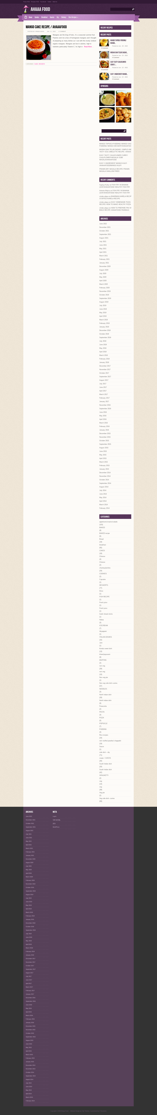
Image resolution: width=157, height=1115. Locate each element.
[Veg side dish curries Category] (107, 121)
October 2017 (104, 373)
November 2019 (105, 291)
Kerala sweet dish (105, 648)
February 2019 (104, 323)
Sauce (101, 746)
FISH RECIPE (104, 597)
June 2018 (103, 345)
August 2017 (103, 380)
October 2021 (104, 231)
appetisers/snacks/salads (108, 522)
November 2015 (105, 437)
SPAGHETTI (103, 775)
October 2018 (104, 334)
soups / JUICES (105, 758)
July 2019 (102, 305)
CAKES (36, 64)
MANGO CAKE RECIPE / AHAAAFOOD (46, 27)
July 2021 (102, 241)
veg (100, 781)
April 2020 (102, 281)
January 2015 (104, 469)
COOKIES (103, 574)
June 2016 (103, 412)
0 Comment (62, 31)
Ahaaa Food (40, 9)
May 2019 (102, 313)
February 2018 (104, 359)
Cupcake (102, 579)
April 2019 (102, 316)
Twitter (49, 1)
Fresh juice (103, 602)
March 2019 (103, 320)
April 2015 (102, 458)
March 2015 (103, 462)
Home (30, 17)
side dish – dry (104, 752)
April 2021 (102, 252)
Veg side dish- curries (107, 798)
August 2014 (103, 487)
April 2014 (102, 501)
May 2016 (102, 416)
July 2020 (102, 273)
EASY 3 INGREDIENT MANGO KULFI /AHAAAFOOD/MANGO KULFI (113, 164)
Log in (54, 816)
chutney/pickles (105, 568)
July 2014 (102, 490)
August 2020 (103, 270)
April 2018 (102, 352)
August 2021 (103, 238)
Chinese (102, 556)
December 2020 (105, 266)
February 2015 (104, 465)
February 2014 (104, 508)
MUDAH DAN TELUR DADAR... (119, 52)
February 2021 (104, 259)
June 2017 (103, 387)
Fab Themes (85, 1111)
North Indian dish (105, 695)
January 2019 (104, 327)
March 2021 (103, 256)
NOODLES (103, 689)
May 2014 (102, 497)
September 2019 (105, 298)
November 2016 (105, 405)
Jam (100, 643)
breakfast (102, 545)
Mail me (55, 1)
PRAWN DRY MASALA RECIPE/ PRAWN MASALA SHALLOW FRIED (114, 170)
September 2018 (105, 337)
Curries (37, 17)
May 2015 (102, 455)
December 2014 (105, 473)
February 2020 (104, 288)
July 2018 (102, 341)
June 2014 (103, 494)
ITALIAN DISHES (105, 637)
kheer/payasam (104, 654)
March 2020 (103, 284)
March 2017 (103, 394)
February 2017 (104, 398)
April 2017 (102, 391)
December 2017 (105, 366)
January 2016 (104, 430)
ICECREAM (103, 625)
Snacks (52, 17)
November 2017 (105, 369)
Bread (101, 539)
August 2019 (103, 302)
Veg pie (102, 793)
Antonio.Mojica (104, 191)
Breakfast (44, 17)
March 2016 (103, 423)
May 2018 (102, 348)
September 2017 (105, 377)
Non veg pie (103, 677)
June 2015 (103, 451)
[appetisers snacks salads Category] (123, 105)
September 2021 (105, 234)
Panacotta (103, 706)
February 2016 (104, 426)
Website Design (75, 1111)
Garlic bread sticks (106, 614)
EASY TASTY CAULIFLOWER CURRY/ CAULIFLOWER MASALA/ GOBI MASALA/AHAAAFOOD (113, 157)
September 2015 (105, 444)
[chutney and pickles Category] (107, 105)
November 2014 (105, 476)
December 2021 (105, 227)
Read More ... (88, 47)
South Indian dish (105, 764)
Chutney (63, 17)
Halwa (101, 620)
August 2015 (103, 448)
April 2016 (102, 419)
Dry (58, 17)
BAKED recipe (104, 533)
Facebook (43, 1)
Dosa (101, 591)
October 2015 (104, 441)
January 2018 (104, 362)
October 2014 (104, 480)
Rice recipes (103, 735)
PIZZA (101, 718)
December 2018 (105, 330)
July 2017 (102, 384)
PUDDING (103, 729)
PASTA (102, 712)
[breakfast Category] (123, 121)
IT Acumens (103, 1111)
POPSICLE (103, 723)
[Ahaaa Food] (25, 17)
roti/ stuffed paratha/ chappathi (110, 741)
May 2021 (102, 249)
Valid (56, 820)
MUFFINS (102, 660)
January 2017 (104, 401)
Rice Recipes (73, 17)
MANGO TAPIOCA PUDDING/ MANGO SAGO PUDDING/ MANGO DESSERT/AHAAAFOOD (116, 145)
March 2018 (103, 355)
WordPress (56, 827)
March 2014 (103, 505)
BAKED (102, 527)
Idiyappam (103, 631)
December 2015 (105, 433)
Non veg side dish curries (108, 683)
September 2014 (105, 483)
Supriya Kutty (104, 185)
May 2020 (102, 277)
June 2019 (103, 309)
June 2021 (103, 245)
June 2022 (103, 224)
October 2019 (104, 295)
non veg (102, 666)
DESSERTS (42, 64)
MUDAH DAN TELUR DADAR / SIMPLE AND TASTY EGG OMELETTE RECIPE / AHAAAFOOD (117, 151)
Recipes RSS (35, 1)
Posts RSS (26, 1)
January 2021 (104, 263)
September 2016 (105, 409)
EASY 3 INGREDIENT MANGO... (119, 74)
